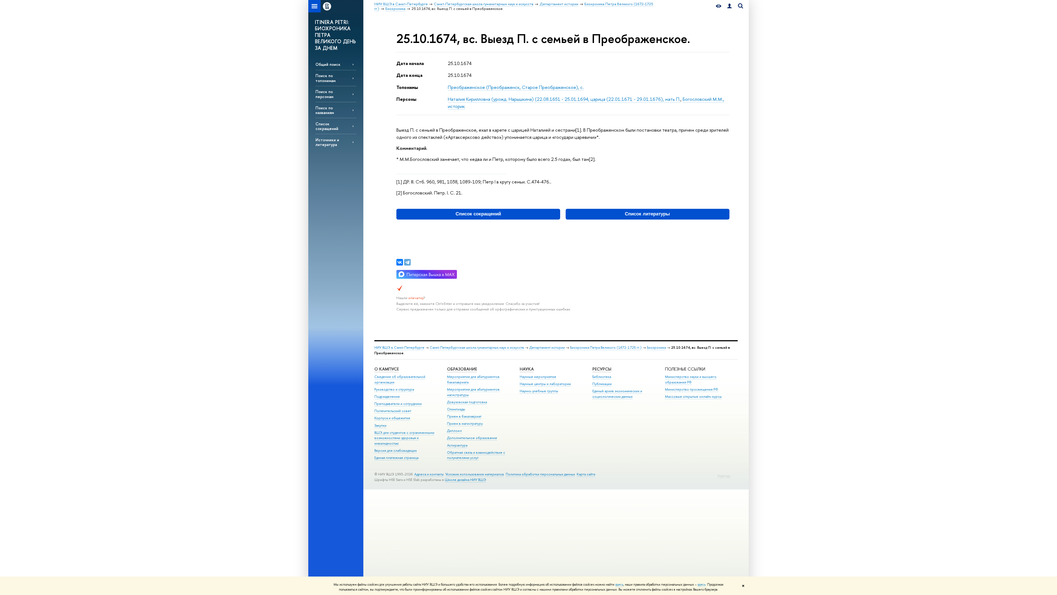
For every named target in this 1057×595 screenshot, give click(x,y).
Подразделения (387, 396)
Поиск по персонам (324, 94)
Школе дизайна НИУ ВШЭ (465, 479)
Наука (527, 369)
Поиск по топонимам (325, 78)
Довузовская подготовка (467, 402)
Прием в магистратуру (465, 423)
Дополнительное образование (472, 438)
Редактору (723, 476)
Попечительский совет (392, 411)
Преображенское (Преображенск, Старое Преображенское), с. (516, 87)
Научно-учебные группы (539, 391)
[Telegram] (407, 262)
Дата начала (410, 63)
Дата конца (409, 75)
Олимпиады (456, 409)
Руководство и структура (394, 389)
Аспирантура (457, 445)
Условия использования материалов (474, 474)
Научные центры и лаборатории (545, 384)
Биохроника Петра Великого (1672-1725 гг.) (606, 347)
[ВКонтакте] (399, 262)
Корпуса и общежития (392, 418)
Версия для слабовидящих (395, 450)
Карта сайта (586, 474)
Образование (462, 369)
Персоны (406, 99)
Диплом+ (454, 430)
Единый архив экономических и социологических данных (617, 394)
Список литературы (647, 214)
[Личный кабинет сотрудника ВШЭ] (729, 6)
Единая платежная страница (396, 457)
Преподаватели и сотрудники (398, 403)
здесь (619, 584)
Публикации (602, 384)
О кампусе (386, 369)
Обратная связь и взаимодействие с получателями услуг (476, 455)
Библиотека (601, 376)
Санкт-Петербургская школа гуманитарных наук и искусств (477, 347)
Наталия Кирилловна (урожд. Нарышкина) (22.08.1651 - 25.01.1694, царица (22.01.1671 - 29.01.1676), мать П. (564, 99)
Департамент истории (547, 347)
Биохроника (656, 347)
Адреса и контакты (429, 474)
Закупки (380, 425)
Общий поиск (327, 64)
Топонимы (407, 87)
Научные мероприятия (538, 376)
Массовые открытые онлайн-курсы (693, 396)
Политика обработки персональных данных (540, 474)
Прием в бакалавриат (464, 416)
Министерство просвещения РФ (691, 389)
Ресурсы (601, 369)
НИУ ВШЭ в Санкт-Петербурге (399, 347)
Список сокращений (326, 126)
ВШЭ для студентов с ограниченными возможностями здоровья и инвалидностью (404, 438)
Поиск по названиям (324, 110)
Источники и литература (327, 142)
